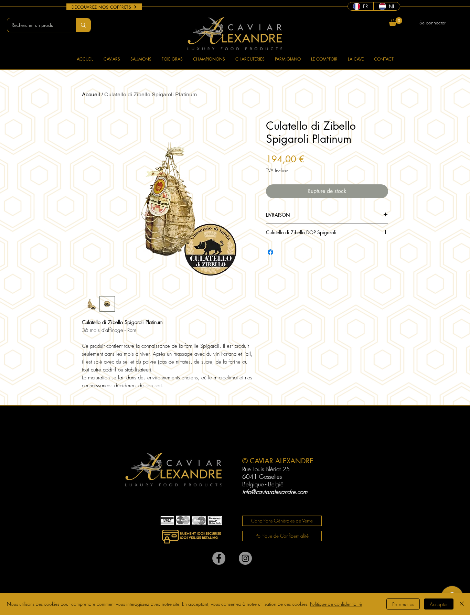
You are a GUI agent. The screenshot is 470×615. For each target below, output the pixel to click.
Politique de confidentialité (336, 604)
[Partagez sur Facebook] (270, 252)
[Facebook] (218, 558)
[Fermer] (462, 603)
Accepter (439, 604)
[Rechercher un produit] (83, 25)
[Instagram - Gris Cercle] (245, 558)
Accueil (91, 94)
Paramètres (403, 604)
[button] (395, 21)
